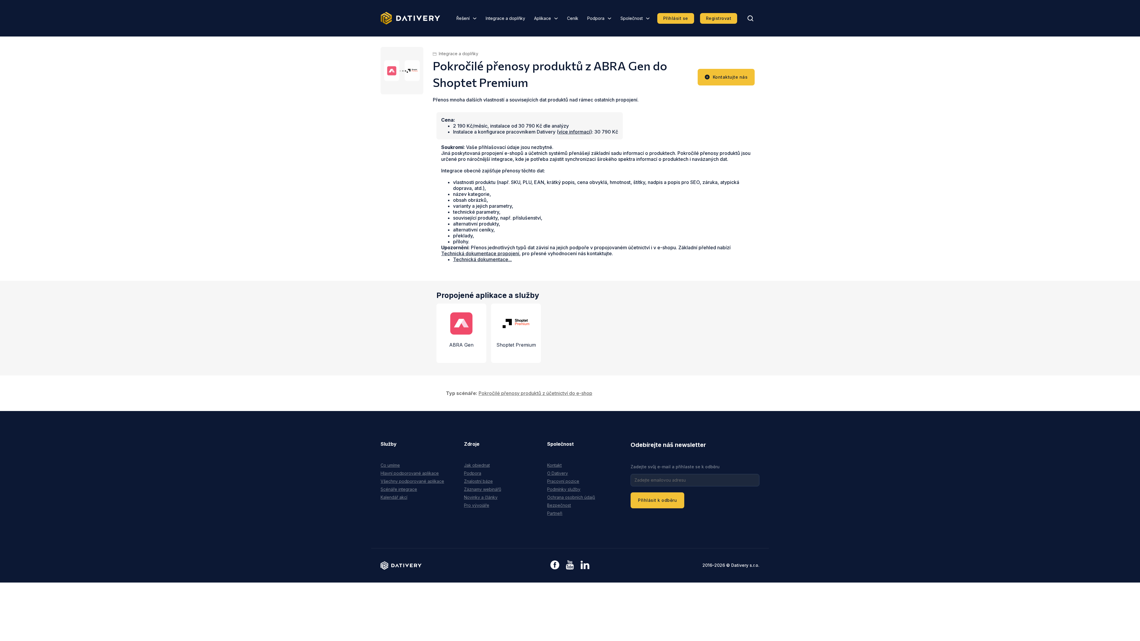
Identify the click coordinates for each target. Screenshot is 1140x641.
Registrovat (719, 18)
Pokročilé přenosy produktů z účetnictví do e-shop (535, 393)
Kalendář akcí (394, 497)
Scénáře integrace (399, 489)
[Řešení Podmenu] (475, 18)
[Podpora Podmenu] (609, 18)
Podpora (595, 18)
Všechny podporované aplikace (412, 481)
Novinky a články (481, 497)
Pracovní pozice (563, 481)
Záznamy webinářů (482, 489)
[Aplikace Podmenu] (556, 18)
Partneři (554, 513)
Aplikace (542, 18)
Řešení (463, 18)
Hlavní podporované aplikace (410, 473)
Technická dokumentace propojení (480, 253)
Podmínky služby (563, 489)
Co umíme (390, 465)
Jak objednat (477, 465)
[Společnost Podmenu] (648, 18)
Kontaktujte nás (730, 77)
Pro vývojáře (476, 505)
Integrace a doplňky (505, 18)
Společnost (631, 18)
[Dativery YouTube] (569, 565)
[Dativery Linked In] (585, 565)
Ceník (572, 18)
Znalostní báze (478, 481)
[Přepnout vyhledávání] (750, 18)
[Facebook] (554, 565)
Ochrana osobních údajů (571, 497)
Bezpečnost (559, 505)
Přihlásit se (675, 18)
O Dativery (557, 473)
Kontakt (554, 465)
